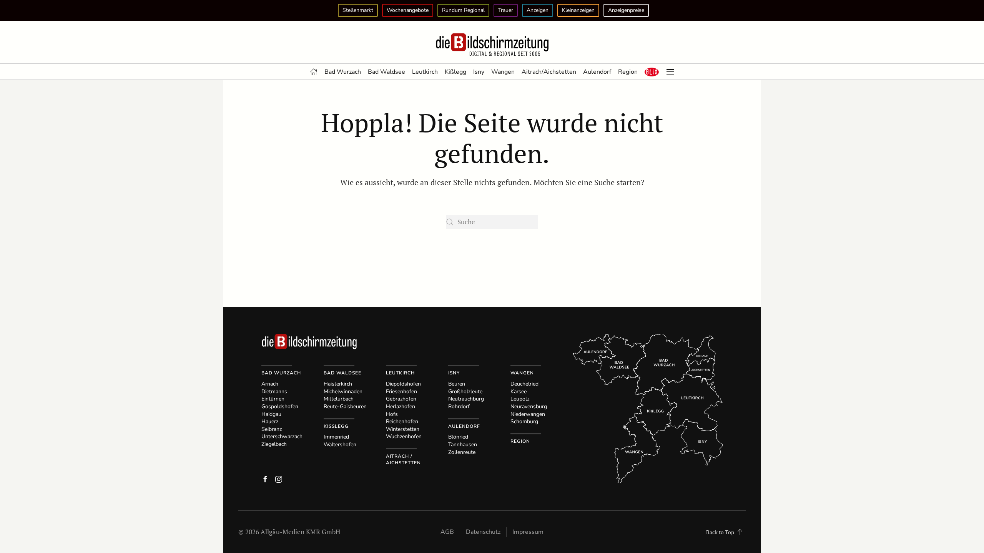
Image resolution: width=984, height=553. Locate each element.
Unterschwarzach (282, 436)
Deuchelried (524, 383)
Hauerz (269, 421)
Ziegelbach (274, 444)
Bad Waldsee (386, 72)
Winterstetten (402, 429)
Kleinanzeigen (578, 10)
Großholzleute (465, 391)
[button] (652, 71)
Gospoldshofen (279, 406)
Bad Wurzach (342, 72)
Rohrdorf (459, 406)
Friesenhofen (401, 391)
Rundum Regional (463, 10)
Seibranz (271, 429)
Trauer (505, 10)
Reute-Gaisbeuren (345, 406)
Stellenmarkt (357, 10)
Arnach (269, 383)
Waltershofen (340, 444)
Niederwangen (527, 414)
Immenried (336, 436)
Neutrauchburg (466, 398)
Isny (478, 72)
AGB (447, 532)
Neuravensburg (528, 406)
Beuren (456, 383)
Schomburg (524, 421)
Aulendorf (597, 72)
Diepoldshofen (403, 383)
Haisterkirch (338, 383)
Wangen (503, 72)
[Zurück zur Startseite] (492, 45)
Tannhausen (462, 444)
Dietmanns (274, 391)
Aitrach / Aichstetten (403, 459)
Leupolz (519, 398)
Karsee (518, 391)
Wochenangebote (408, 10)
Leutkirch (425, 72)
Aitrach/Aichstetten (549, 72)
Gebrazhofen (401, 398)
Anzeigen (538, 10)
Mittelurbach (339, 398)
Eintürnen (272, 398)
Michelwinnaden (343, 391)
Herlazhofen (400, 406)
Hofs (392, 414)
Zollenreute (461, 452)
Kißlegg (455, 72)
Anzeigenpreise (626, 10)
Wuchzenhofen (404, 436)
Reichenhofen (402, 421)
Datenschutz (483, 532)
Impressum (528, 532)
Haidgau (271, 414)
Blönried (458, 436)
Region (628, 72)
